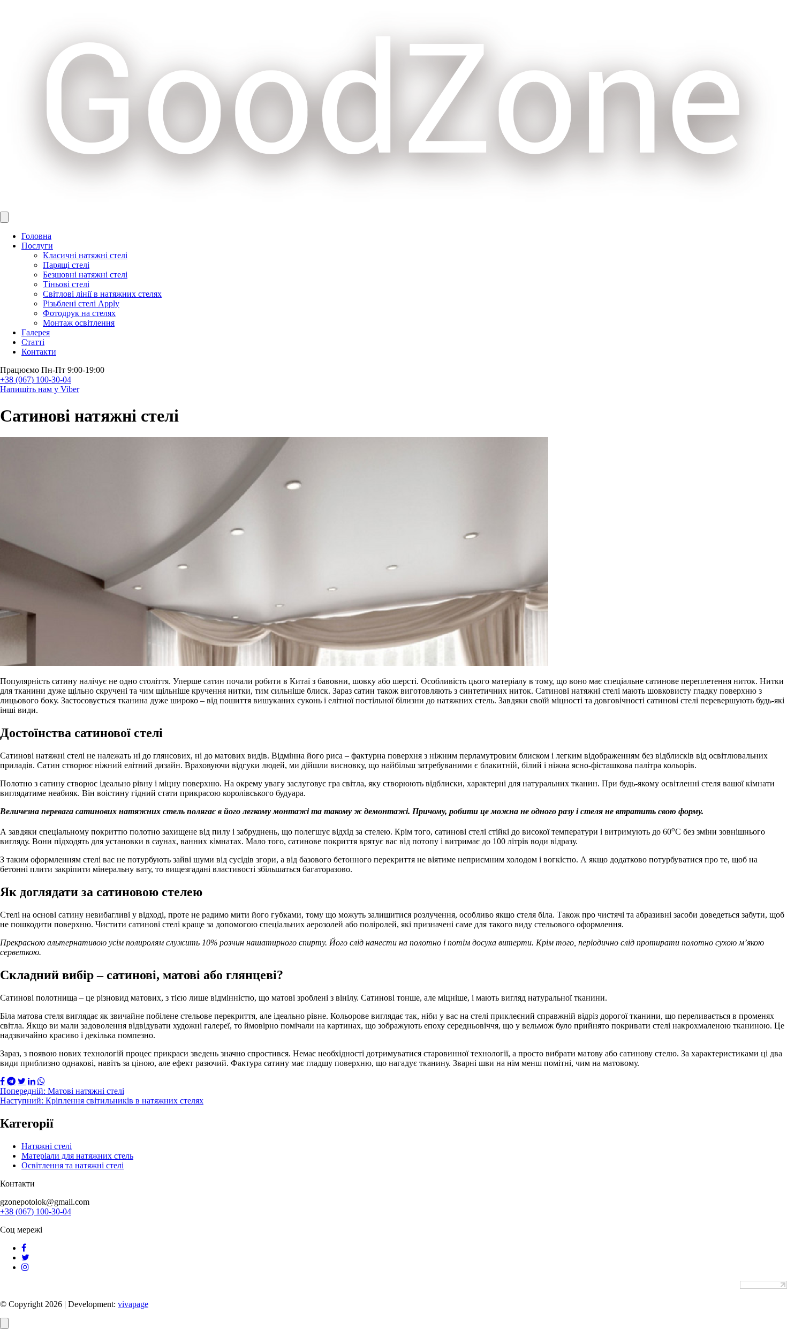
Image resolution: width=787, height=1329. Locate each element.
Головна (36, 236)
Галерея (35, 332)
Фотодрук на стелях (79, 313)
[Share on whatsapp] (41, 1081)
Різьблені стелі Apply (81, 303)
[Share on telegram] (11, 1081)
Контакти (38, 351)
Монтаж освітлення (79, 322)
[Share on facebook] (2, 1081)
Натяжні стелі (46, 1146)
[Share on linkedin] (31, 1081)
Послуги (37, 245)
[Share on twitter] (22, 1081)
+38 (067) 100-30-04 (35, 379)
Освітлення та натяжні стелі (72, 1165)
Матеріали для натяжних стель (77, 1155)
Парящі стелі (66, 264)
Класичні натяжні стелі (85, 255)
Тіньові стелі (66, 284)
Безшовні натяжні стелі (85, 274)
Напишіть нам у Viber (39, 389)
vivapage (133, 1304)
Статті (32, 342)
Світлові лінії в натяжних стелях (102, 293)
